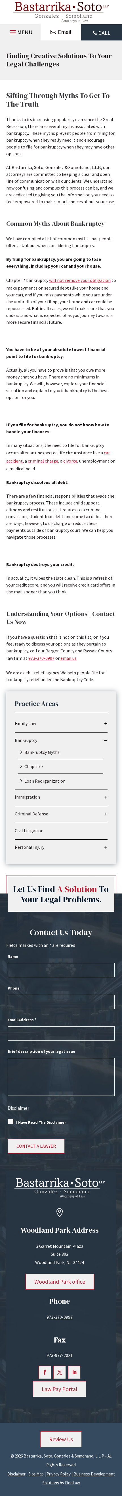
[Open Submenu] (106, 723)
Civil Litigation (29, 830)
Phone (14, 988)
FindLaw (72, 1482)
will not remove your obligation (80, 280)
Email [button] (64, 31)
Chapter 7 (33, 766)
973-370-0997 (41, 658)
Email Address (22, 1019)
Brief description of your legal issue (41, 1051)
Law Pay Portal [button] (59, 1389)
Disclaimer (18, 1108)
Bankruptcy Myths (42, 752)
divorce (70, 461)
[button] (20, 30)
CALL (104, 32)
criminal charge (43, 461)
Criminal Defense (31, 814)
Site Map (36, 1474)
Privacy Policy (59, 1474)
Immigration (27, 797)
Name (13, 956)
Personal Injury (29, 847)
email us (68, 658)
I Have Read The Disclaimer (41, 1122)
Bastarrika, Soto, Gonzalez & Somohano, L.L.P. (64, 1456)
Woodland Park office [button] (59, 1281)
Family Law (25, 723)
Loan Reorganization (45, 781)
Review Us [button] (61, 1439)
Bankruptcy (26, 740)
